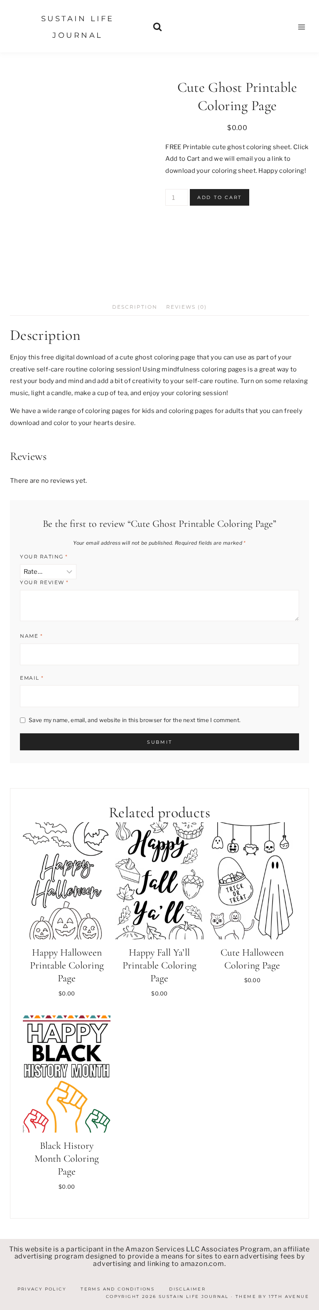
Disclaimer (187, 1289)
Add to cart (219, 197)
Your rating (44, 556)
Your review (44, 582)
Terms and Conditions (118, 1289)
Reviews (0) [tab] (186, 307)
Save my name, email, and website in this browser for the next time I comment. (134, 720)
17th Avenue (289, 1296)
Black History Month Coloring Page (66, 1158)
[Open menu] (301, 26)
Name (31, 636)
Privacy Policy (41, 1289)
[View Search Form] (157, 27)
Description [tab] (134, 307)
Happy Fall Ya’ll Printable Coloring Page (159, 965)
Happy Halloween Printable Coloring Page (67, 965)
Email (32, 678)
